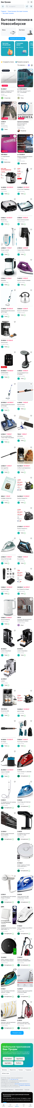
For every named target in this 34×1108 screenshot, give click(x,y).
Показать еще (17, 1033)
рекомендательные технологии (22, 1084)
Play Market (8, 1059)
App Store (20, 1059)
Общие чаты (13, 1070)
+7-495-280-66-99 (13, 1079)
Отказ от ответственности (7, 1089)
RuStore (18, 1063)
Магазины (4, 1070)
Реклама (20, 1070)
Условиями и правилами (24, 1085)
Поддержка (28, 1070)
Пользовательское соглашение (20, 1091)
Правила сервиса (19, 1089)
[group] (7, 48)
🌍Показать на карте (22, 62)
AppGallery (8, 1063)
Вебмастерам (5, 1073)
